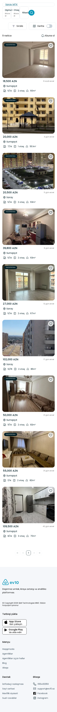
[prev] (6, 59)
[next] (50, 59)
